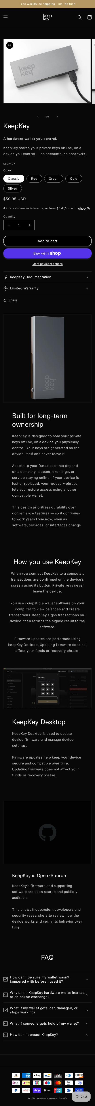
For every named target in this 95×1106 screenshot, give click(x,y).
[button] (5, 17)
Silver (12, 188)
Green (54, 178)
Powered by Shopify (57, 1098)
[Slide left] (38, 117)
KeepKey (41, 1098)
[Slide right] (57, 117)
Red (34, 178)
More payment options (47, 263)
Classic (14, 178)
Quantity (9, 216)
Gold (74, 178)
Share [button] (12, 300)
